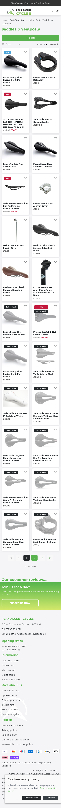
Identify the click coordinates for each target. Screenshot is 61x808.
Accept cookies (31, 798)
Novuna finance (11, 679)
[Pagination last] (50, 558)
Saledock (6, 765)
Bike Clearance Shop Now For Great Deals (30, 3)
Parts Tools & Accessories (22, 20)
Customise (50, 798)
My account (8, 670)
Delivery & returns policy (16, 739)
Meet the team (10, 660)
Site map (46, 762)
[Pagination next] (42, 558)
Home (5, 20)
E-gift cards (8, 674)
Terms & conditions (12, 725)
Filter (32, 37)
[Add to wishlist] (25, 51)
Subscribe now (20, 603)
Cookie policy (9, 735)
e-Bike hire (8, 705)
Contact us (8, 665)
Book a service (10, 709)
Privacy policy (9, 730)
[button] (3, 11)
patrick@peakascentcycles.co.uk (27, 633)
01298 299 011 (13, 629)
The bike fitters (10, 690)
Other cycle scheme (13, 700)
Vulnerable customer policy (17, 744)
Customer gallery (11, 714)
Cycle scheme (9, 695)
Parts (38, 20)
